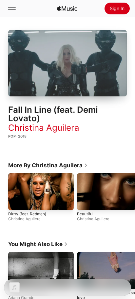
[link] (48, 165)
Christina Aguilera (43, 128)
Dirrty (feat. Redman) (27, 213)
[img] (67, 8)
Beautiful (85, 213)
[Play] (67, 63)
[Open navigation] (12, 8)
